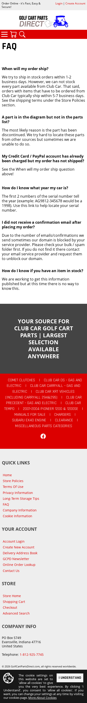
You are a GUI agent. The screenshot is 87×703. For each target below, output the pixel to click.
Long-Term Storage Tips (21, 498)
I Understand (70, 677)
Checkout (10, 607)
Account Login (14, 541)
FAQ (6, 504)
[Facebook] (43, 436)
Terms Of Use (13, 486)
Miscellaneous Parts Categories (43, 426)
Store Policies (13, 481)
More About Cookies (42, 698)
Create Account (75, 3)
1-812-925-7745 (32, 654)
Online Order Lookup (19, 564)
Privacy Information (18, 492)
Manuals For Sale (29, 414)
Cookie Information (17, 516)
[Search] (22, 34)
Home (7, 475)
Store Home (12, 596)
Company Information (20, 510)
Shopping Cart (14, 601)
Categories (4, 34)
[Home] (43, 21)
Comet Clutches (21, 380)
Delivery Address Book (20, 553)
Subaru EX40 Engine (29, 420)
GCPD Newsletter (16, 559)
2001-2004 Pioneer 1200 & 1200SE (50, 408)
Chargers (62, 414)
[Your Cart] (13, 34)
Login (58, 3)
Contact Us (11, 570)
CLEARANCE (64, 420)
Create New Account (18, 547)
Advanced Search (16, 613)
